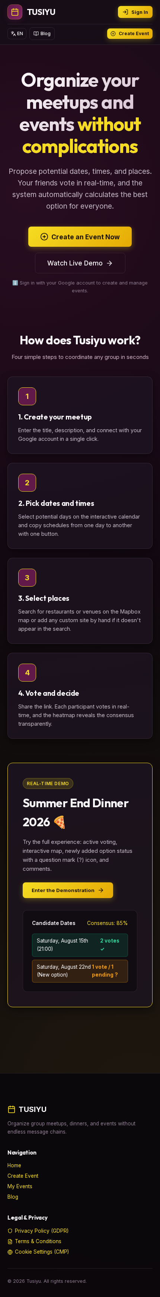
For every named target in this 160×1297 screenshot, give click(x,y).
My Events (19, 1186)
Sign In (139, 12)
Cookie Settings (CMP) (42, 1252)
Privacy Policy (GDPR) (41, 1231)
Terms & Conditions (38, 1241)
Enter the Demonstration (63, 890)
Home (14, 1165)
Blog (46, 33)
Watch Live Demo (75, 263)
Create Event (134, 33)
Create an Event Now (85, 237)
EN (20, 33)
